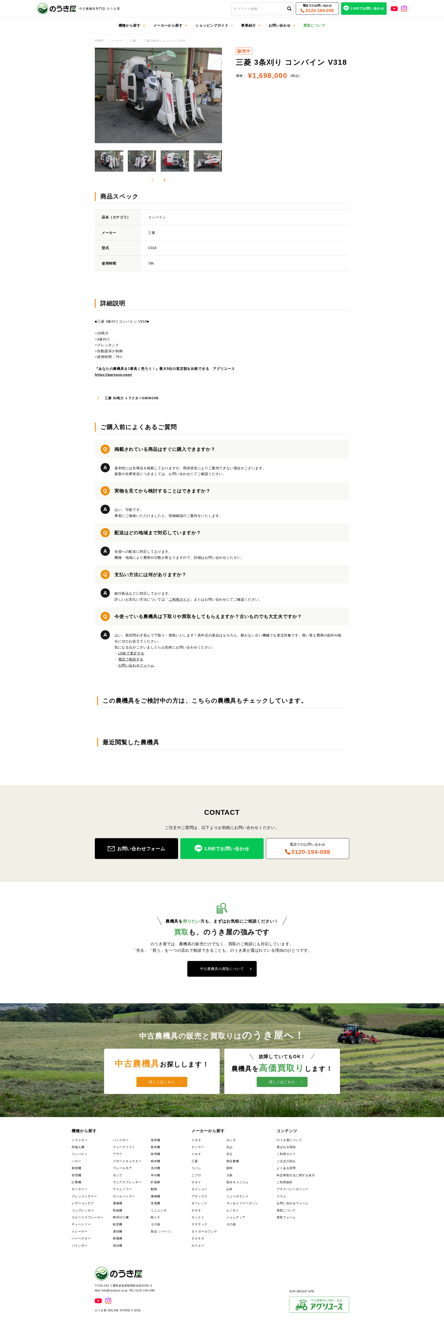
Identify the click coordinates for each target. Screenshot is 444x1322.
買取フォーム (286, 1217)
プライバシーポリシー (292, 1189)
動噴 (154, 1189)
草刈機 (155, 1175)
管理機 (76, 1175)
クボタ (196, 1140)
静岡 (229, 1168)
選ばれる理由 (286, 1147)
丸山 (229, 1147)
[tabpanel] (222, 346)
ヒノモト (232, 1210)
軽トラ (155, 1217)
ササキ (196, 1210)
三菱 (133, 40)
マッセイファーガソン (242, 1203)
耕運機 (117, 1238)
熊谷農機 (232, 1161)
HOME (99, 40)
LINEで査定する (131, 653)
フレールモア (122, 1168)
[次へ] (164, 180)
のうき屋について (289, 1140)
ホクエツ (197, 1245)
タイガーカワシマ (204, 1231)
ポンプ (117, 1175)
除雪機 (155, 1154)
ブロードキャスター (127, 1161)
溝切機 (117, 1231)
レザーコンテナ (83, 1203)
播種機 (155, 1196)
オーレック (199, 1203)
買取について (286, 1210)
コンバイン (80, 1154)
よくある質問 (286, 1168)
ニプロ (196, 1175)
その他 (155, 1224)
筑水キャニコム (237, 1182)
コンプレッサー (83, 1210)
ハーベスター (81, 1238)
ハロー (76, 1161)
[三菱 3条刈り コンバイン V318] (109, 161)
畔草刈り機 (121, 1217)
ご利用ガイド (179, 599)
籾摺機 (76, 1168)
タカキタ (197, 1238)
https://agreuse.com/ (113, 375)
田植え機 (78, 1147)
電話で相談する (130, 659)
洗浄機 (155, 1168)
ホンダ (231, 1140)
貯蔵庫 (155, 1182)
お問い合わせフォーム (136, 665)
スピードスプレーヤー (88, 1217)
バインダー (80, 1245)
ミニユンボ (159, 1210)
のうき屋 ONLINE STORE (112, 1310)
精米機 (155, 1161)
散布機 (155, 1147)
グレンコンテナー (84, 1196)
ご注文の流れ (286, 1161)
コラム (281, 1196)
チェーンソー (81, 1224)
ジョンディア (236, 1217)
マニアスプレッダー (127, 1182)
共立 (229, 1154)
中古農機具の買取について (222, 969)
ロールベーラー (124, 1196)
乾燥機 (117, 1210)
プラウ (117, 1154)
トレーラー (80, 1231)
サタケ (196, 1182)
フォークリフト (124, 1147)
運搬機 (117, 1203)
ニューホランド (237, 1196)
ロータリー (80, 1189)
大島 (229, 1175)
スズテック (199, 1224)
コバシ (196, 1168)
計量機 (76, 1182)
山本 (229, 1189)
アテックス (199, 1196)
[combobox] (262, 9)
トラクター (80, 1140)
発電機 (155, 1203)
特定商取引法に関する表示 (296, 1175)
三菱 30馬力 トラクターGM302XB (132, 398)
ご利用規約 (285, 1182)
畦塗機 (117, 1224)
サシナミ (197, 1217)
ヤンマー (197, 1147)
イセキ (196, 1154)
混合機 (117, 1245)
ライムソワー (122, 1189)
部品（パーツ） (162, 1231)
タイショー (199, 1189)
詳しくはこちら (162, 1082)
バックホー (121, 1140)
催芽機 (155, 1140)
